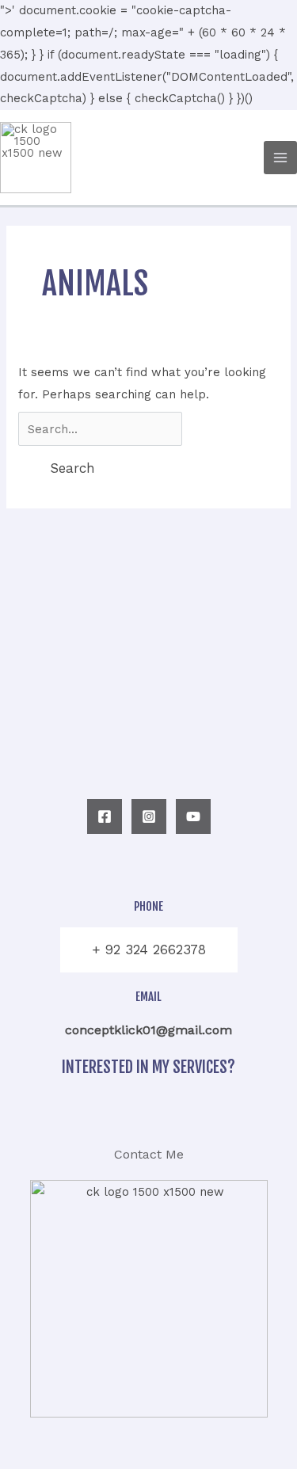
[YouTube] (193, 816)
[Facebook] (104, 816)
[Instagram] (148, 816)
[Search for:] (100, 429)
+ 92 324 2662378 (149, 949)
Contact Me (149, 1154)
